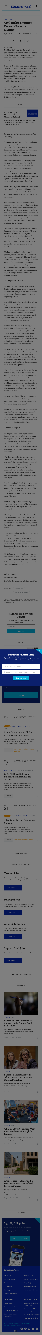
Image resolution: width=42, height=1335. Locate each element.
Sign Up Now (21, 678)
